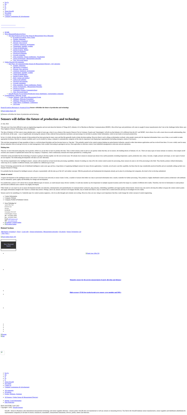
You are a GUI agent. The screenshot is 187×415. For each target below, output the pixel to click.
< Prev (3, 233)
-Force (28, 107)
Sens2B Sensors (18, 407)
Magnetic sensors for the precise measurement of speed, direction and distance (95, 280)
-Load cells (25, 231)
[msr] (3, 336)
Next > (7, 233)
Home (3, 107)
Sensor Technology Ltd (74, 231)
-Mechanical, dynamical (18, 107)
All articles (8, 107)
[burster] (4, 334)
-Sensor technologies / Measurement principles (44, 231)
